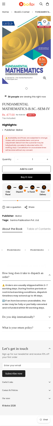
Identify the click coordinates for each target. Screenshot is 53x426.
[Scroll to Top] (48, 410)
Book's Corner (22, 11)
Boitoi (19, 130)
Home (5, 11)
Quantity (6, 159)
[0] (47, 4)
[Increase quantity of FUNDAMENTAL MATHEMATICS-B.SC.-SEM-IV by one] (47, 159)
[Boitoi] (26, 4)
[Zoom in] (44, 78)
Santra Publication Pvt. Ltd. (24, 220)
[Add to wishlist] (44, 22)
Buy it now (26, 177)
